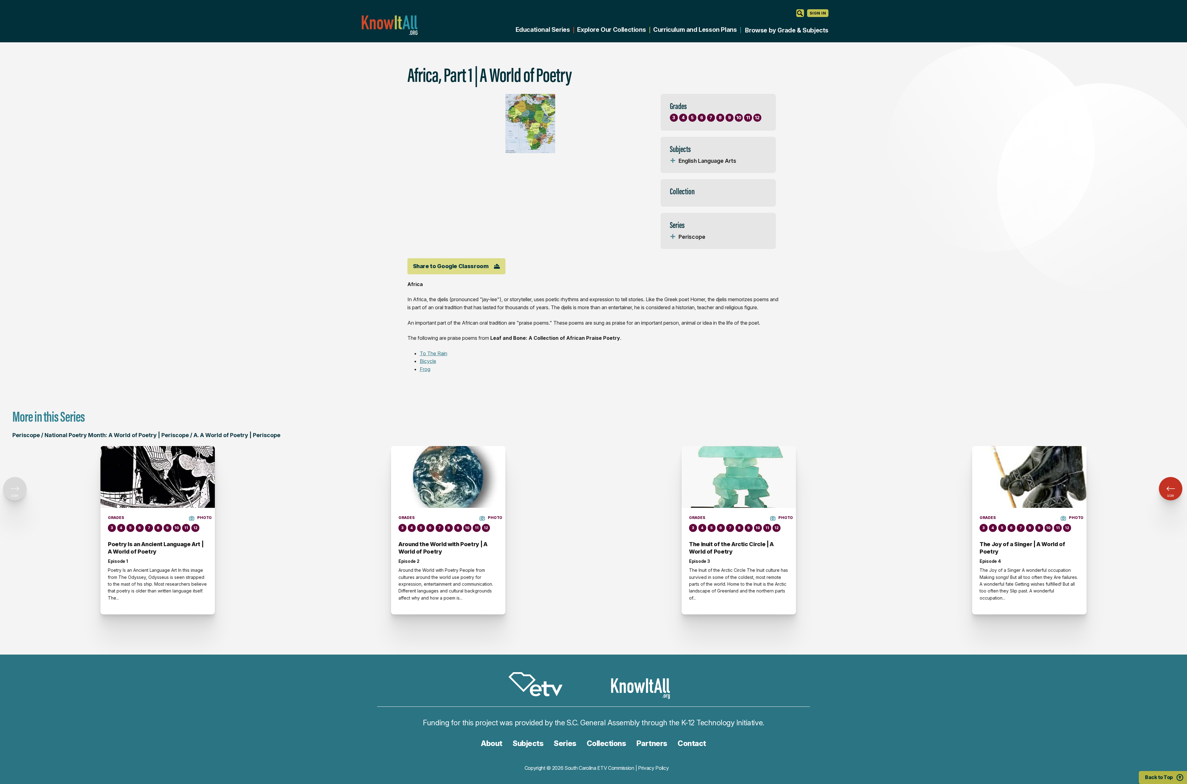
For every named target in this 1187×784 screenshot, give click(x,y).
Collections (606, 743)
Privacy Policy (653, 768)
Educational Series (543, 29)
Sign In (818, 13)
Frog (425, 369)
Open (673, 161)
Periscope (692, 237)
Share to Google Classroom (451, 266)
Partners (651, 743)
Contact (692, 743)
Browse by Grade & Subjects (786, 30)
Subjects (528, 743)
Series (565, 743)
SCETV (538, 685)
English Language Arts (707, 161)
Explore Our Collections (611, 29)
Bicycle (428, 361)
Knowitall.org (389, 25)
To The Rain (433, 353)
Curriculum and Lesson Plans (695, 29)
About (491, 743)
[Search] (800, 13)
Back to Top (1159, 777)
